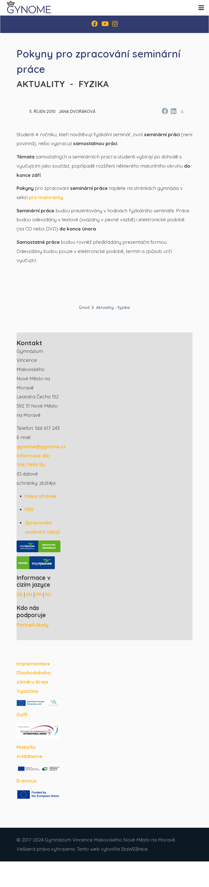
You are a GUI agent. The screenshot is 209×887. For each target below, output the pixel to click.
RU (48, 594)
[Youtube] (105, 24)
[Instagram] (115, 24)
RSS (29, 509)
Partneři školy (32, 625)
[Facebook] (95, 24)
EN (29, 594)
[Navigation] (201, 7)
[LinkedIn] (173, 110)
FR (38, 594)
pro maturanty (46, 197)
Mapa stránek (41, 496)
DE (19, 594)
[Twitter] (182, 111)
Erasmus (27, 781)
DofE (22, 714)
